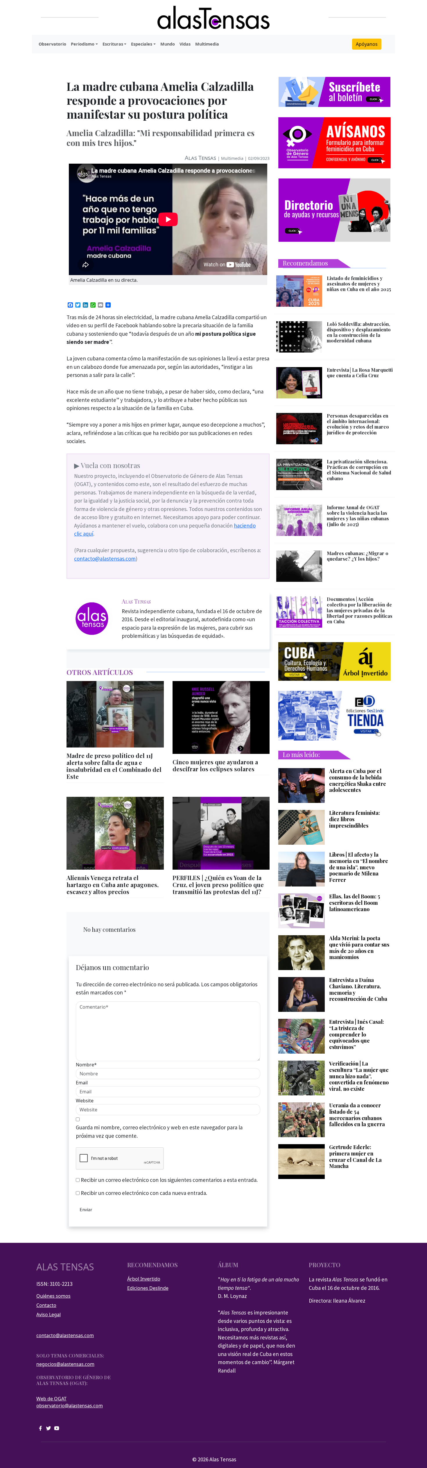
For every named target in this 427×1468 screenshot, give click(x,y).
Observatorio (52, 44)
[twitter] (48, 1427)
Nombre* (86, 1064)
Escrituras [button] (113, 44)
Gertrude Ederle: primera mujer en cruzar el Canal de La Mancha (355, 1156)
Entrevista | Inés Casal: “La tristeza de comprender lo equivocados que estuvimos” (356, 1034)
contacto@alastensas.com (105, 558)
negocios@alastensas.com (65, 1364)
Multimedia (207, 44)
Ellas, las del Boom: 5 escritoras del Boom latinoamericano (354, 902)
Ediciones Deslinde (147, 1288)
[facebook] (40, 1427)
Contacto (46, 1305)
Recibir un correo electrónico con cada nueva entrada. (144, 1192)
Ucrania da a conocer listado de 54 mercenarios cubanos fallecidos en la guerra (357, 1114)
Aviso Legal (48, 1314)
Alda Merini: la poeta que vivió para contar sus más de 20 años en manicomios (359, 947)
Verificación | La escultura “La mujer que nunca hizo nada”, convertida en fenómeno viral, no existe (359, 1076)
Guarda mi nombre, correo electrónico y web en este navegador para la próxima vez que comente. (159, 1131)
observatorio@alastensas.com (69, 1405)
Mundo (167, 44)
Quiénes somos (53, 1296)
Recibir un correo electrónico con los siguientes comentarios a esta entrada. (169, 1179)
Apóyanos (367, 44)
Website (85, 1100)
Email (82, 1082)
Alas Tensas (200, 158)
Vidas (185, 44)
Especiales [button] (141, 44)
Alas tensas (65, 1266)
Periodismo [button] (82, 44)
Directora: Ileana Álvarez (337, 1300)
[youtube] (57, 1427)
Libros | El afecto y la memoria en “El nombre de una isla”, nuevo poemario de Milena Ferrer (358, 867)
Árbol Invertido (143, 1279)
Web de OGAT (51, 1398)
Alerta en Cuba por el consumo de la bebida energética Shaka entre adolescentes (357, 780)
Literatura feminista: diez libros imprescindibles (354, 819)
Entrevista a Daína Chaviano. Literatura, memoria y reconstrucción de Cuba (358, 989)
